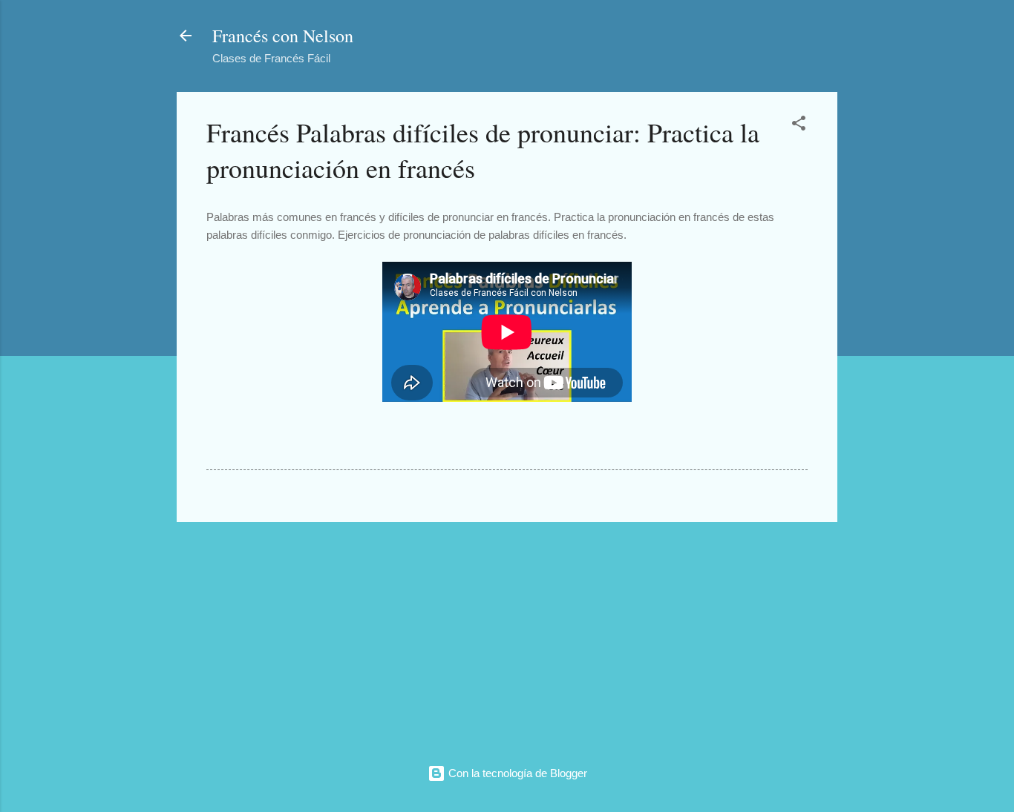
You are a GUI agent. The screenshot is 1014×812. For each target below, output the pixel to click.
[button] (799, 125)
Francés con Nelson (282, 35)
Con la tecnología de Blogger (516, 773)
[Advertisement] (507, 638)
